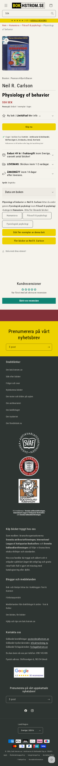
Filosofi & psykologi (37, 215)
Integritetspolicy (34, 755)
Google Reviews (38, 21)
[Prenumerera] (48, 347)
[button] (6, 5)
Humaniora (12, 215)
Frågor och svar (13, 383)
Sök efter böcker (13, 376)
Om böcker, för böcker (16, 615)
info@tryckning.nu (39, 643)
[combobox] (29, 13)
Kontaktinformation (36, 760)
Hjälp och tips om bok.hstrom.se (20, 621)
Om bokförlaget (13, 410)
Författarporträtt (13, 597)
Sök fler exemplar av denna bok (29, 232)
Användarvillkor (48, 755)
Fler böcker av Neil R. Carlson (29, 240)
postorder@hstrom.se (38, 639)
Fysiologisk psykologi (17, 224)
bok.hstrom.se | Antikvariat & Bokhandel (26, 751)
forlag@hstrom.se (39, 647)
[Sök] (52, 13)
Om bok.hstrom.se (14, 370)
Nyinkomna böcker (14, 390)
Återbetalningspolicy (17, 755)
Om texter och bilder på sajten (19, 396)
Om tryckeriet (12, 416)
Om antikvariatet (13, 403)
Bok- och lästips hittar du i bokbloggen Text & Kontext (26, 589)
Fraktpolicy (22, 760)
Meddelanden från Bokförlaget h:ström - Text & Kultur (27, 606)
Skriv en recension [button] (29, 300)
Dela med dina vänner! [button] (16, 251)
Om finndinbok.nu (14, 423)
